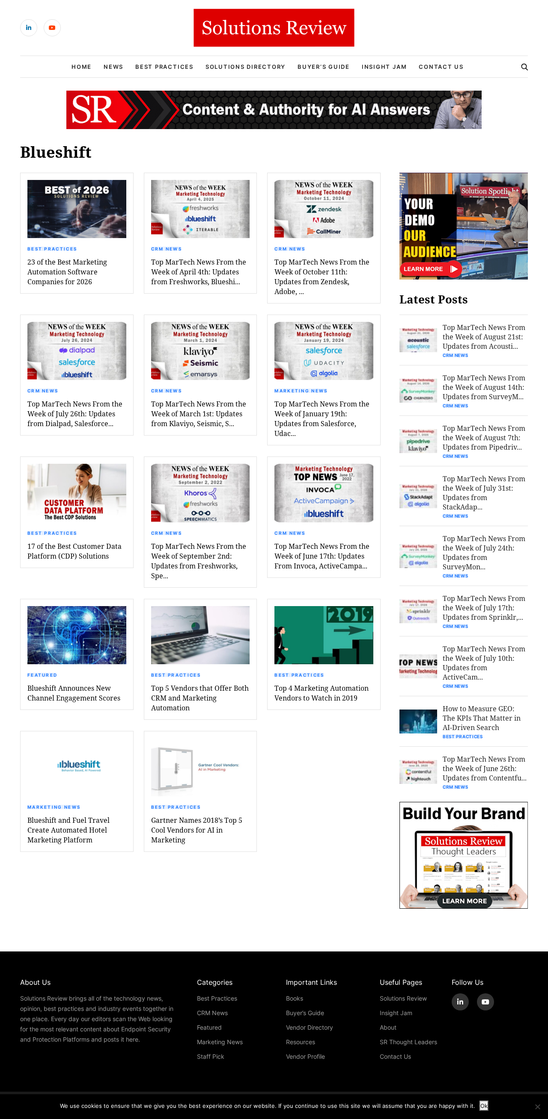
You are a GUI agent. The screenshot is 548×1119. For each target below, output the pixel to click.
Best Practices (164, 67)
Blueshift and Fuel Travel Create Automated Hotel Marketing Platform (68, 830)
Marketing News (301, 391)
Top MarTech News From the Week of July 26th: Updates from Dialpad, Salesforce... (74, 413)
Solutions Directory (246, 67)
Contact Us (441, 67)
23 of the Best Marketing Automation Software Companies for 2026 (67, 271)
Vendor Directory (309, 1027)
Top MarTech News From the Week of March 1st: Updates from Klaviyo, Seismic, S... (198, 413)
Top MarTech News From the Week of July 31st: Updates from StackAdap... (484, 492)
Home (81, 67)
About (388, 1027)
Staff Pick (210, 1056)
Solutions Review (403, 998)
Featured (42, 675)
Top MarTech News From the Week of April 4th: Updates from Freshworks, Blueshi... (198, 271)
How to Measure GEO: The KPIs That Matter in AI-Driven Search (482, 718)
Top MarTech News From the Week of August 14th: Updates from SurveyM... (484, 387)
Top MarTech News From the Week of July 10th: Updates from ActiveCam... (484, 662)
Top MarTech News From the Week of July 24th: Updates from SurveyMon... (484, 552)
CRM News (166, 249)
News (113, 67)
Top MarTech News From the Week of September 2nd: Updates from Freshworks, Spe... (198, 561)
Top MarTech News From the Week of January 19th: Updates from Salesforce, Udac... (321, 418)
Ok (484, 1105)
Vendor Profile (305, 1056)
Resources (300, 1042)
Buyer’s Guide (324, 67)
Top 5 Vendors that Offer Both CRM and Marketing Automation (200, 697)
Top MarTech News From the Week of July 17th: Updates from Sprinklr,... (484, 607)
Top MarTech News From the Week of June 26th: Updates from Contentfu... (485, 768)
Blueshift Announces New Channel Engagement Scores (73, 692)
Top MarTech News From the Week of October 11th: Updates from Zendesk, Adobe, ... (321, 276)
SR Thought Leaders (408, 1042)
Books (294, 998)
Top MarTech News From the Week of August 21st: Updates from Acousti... (484, 336)
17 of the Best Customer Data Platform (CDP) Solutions (74, 551)
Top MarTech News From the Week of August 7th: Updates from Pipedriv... (484, 437)
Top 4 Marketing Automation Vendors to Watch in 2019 (321, 692)
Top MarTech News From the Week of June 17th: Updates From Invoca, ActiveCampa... (321, 556)
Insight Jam (384, 67)
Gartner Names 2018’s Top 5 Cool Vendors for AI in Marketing (196, 830)
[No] (537, 1106)
